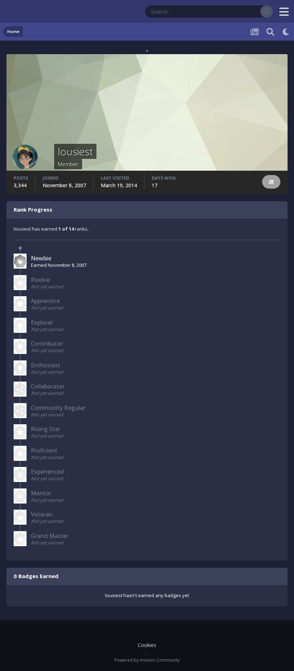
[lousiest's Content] (271, 182)
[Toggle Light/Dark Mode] (286, 32)
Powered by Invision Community (147, 660)
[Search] (266, 11)
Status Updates (235, 11)
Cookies (147, 645)
